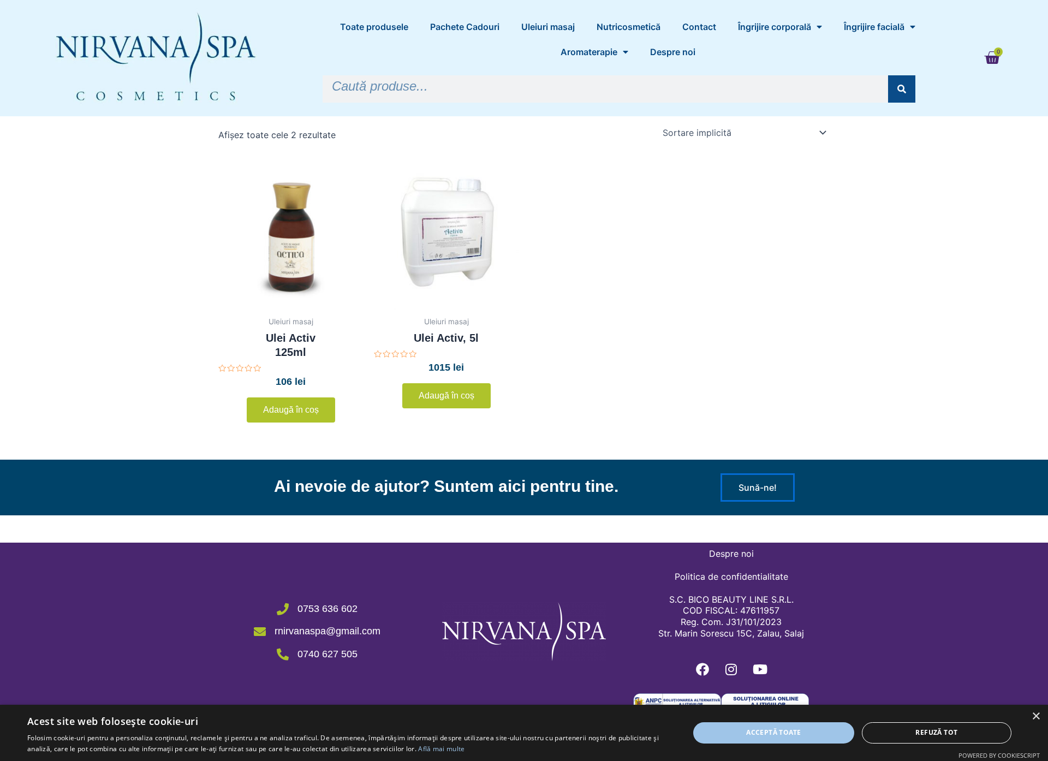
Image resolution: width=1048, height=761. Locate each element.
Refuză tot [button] (936, 732)
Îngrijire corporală (774, 26)
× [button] (1036, 716)
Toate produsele (374, 26)
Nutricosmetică (628, 26)
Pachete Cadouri (464, 26)
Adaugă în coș (291, 409)
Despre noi (672, 51)
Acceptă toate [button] (773, 732)
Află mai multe (441, 748)
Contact (699, 26)
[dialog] (524, 733)
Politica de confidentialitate (731, 576)
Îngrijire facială (874, 26)
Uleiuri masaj (548, 26)
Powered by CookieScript (999, 755)
